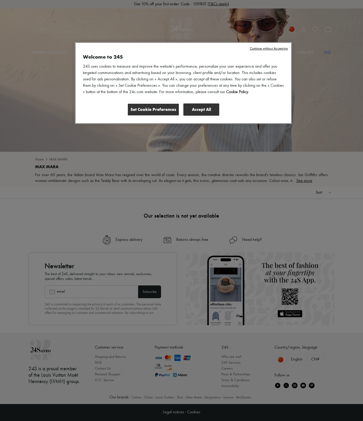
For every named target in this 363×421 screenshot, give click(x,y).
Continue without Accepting (269, 48)
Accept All (201, 109)
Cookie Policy (237, 92)
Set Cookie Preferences (153, 109)
